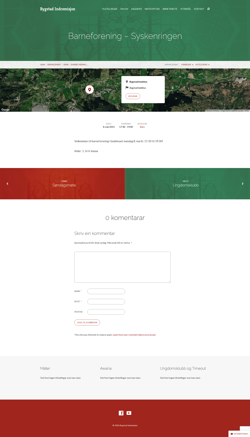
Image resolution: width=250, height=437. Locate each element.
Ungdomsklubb (186, 185)
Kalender (136, 9)
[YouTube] (129, 413)
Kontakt (199, 9)
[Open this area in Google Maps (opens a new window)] (5, 110)
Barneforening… (79, 64)
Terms (247, 111)
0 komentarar (240, 434)
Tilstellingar (109, 9)
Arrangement (54, 64)
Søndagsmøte (64, 185)
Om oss (124, 9)
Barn (66, 64)
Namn (77, 291)
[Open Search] (208, 9)
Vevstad (78, 312)
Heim (42, 64)
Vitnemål (185, 9)
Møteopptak (152, 9)
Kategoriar (201, 64)
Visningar (186, 64)
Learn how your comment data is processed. (134, 334)
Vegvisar (132, 96)
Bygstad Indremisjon (57, 8)
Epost (78, 301)
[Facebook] (121, 413)
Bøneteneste (170, 9)
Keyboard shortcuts (212, 111)
